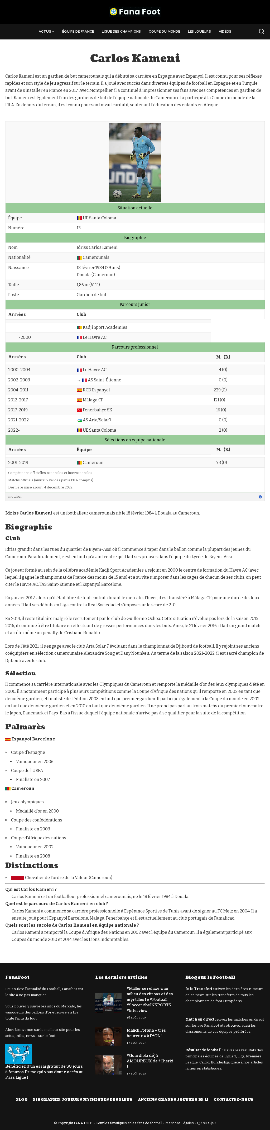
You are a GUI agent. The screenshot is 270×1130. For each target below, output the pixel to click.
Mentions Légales (179, 1123)
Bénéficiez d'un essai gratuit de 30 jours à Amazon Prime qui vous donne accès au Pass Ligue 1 (44, 1072)
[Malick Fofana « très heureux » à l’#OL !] (108, 1036)
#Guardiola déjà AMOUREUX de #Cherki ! (150, 1061)
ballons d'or (41, 1012)
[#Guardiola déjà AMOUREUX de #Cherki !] (108, 1064)
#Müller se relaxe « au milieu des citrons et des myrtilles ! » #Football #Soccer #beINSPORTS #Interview (150, 999)
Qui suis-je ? (206, 1123)
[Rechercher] (261, 31)
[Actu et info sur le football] (135, 12)
